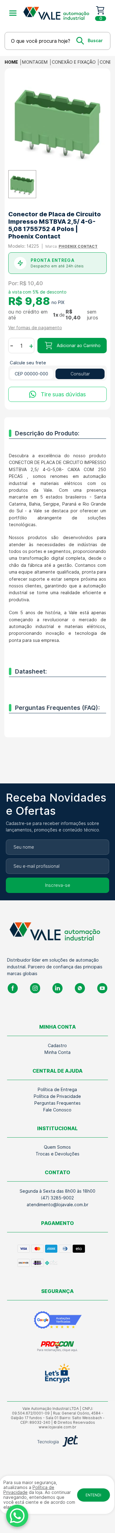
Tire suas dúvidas (63, 394)
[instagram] (35, 988)
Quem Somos (57, 1147)
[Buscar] (89, 41)
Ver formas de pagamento (35, 327)
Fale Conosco (57, 1109)
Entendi (93, 1495)
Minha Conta (57, 1052)
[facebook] (13, 988)
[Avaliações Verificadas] (57, 1320)
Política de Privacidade (57, 1096)
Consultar (80, 373)
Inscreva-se (57, 885)
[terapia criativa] (58, 13)
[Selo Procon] (57, 1346)
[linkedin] (57, 988)
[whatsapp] (80, 988)
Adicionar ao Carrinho (79, 345)
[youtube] (102, 988)
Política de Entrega (57, 1089)
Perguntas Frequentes (57, 1103)
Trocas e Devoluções (57, 1153)
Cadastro (57, 1045)
